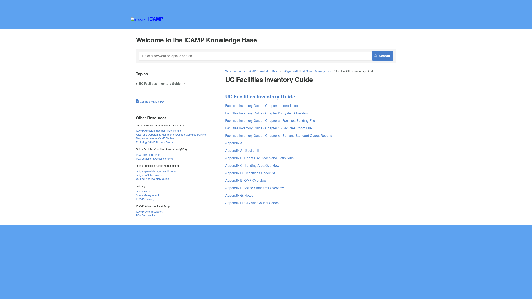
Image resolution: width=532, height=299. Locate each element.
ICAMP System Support (149, 211)
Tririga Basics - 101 (147, 191)
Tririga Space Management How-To (156, 171)
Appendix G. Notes (239, 195)
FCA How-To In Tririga (148, 154)
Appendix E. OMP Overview (245, 180)
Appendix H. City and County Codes (252, 202)
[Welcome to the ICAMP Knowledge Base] (138, 19)
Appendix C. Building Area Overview (252, 165)
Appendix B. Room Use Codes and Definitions (259, 158)
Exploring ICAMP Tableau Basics (154, 142)
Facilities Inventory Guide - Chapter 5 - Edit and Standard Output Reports (278, 135)
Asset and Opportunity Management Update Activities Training (171, 134)
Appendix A (234, 143)
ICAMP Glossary (145, 199)
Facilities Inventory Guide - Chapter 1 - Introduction (262, 105)
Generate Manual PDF (152, 101)
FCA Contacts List (146, 215)
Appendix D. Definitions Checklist (250, 172)
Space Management (147, 195)
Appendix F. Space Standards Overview (254, 187)
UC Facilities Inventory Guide (260, 96)
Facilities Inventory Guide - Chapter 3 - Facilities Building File (270, 120)
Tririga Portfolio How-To (149, 175)
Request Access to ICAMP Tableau (155, 138)
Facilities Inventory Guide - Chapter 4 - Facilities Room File (268, 128)
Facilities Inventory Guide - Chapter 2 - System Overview (266, 113)
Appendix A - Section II (242, 150)
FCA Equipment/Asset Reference (154, 158)
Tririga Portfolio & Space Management (307, 71)
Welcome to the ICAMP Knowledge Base (252, 71)
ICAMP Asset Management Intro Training (159, 130)
